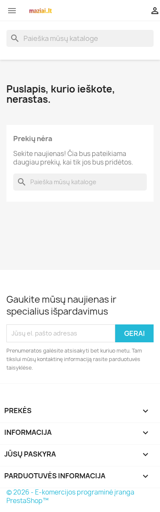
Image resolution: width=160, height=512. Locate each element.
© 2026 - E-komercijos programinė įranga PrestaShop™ (70, 496)
